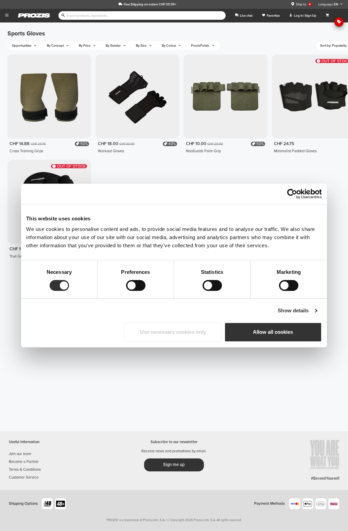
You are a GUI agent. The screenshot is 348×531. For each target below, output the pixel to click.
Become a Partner (24, 461)
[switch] (135, 285)
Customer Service (23, 477)
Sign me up (174, 464)
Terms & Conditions (25, 469)
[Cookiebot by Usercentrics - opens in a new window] (292, 194)
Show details (293, 310)
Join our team (20, 454)
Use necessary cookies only (173, 332)
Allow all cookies (273, 332)
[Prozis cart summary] (327, 15)
